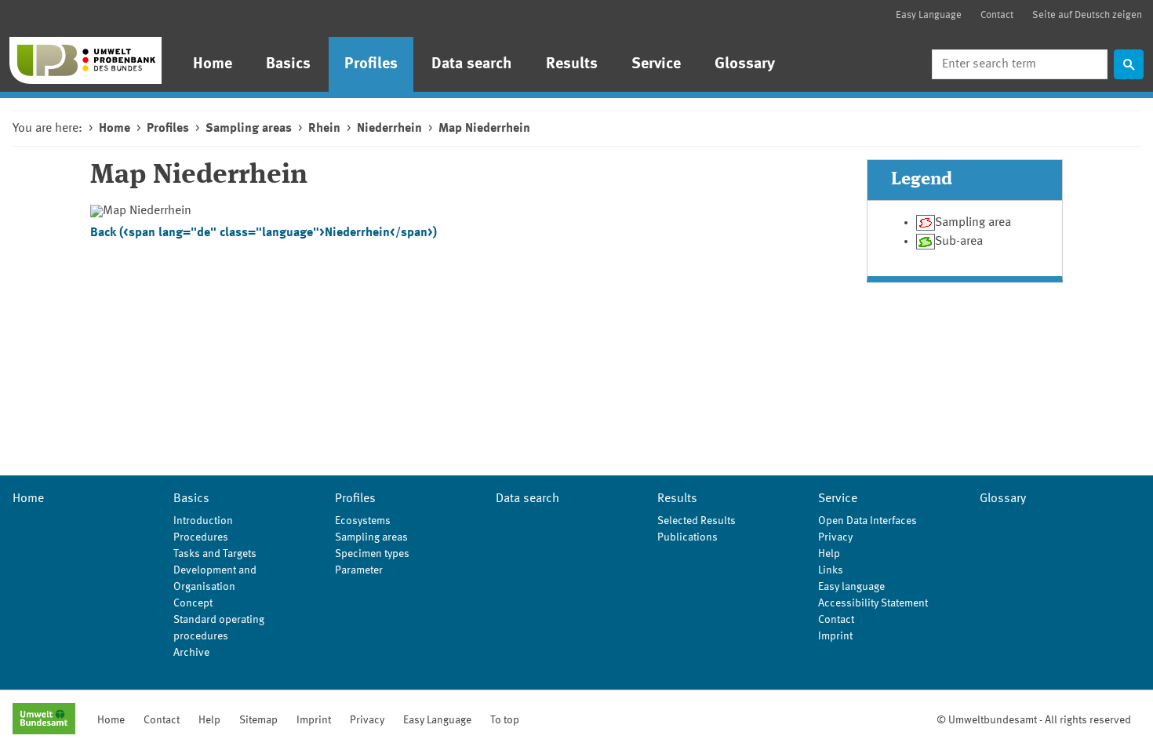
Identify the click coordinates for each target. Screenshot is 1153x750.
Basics (288, 64)
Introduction (203, 520)
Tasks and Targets (214, 553)
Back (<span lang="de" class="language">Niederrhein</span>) (263, 233)
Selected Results (696, 520)
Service (656, 64)
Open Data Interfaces (867, 520)
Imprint (835, 636)
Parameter (359, 570)
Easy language (851, 586)
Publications (687, 537)
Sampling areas (249, 128)
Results (572, 64)
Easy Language (929, 15)
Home (212, 64)
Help (829, 553)
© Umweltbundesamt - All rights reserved (1034, 720)
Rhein (324, 128)
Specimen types (372, 553)
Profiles (371, 64)
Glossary (745, 64)
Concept (193, 603)
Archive (191, 652)
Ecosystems (363, 520)
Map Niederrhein (484, 128)
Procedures (200, 537)
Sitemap (258, 720)
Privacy (835, 537)
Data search (471, 64)
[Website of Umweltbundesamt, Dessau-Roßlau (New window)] (44, 720)
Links (830, 570)
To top (504, 720)
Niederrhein (389, 128)
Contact (996, 15)
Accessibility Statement (873, 603)
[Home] (85, 60)
